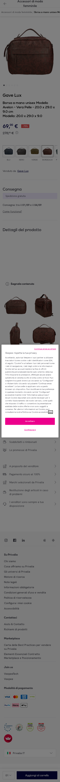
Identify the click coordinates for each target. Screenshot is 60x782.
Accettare (29, 421)
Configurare (30, 430)
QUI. (50, 412)
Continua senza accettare (45, 349)
